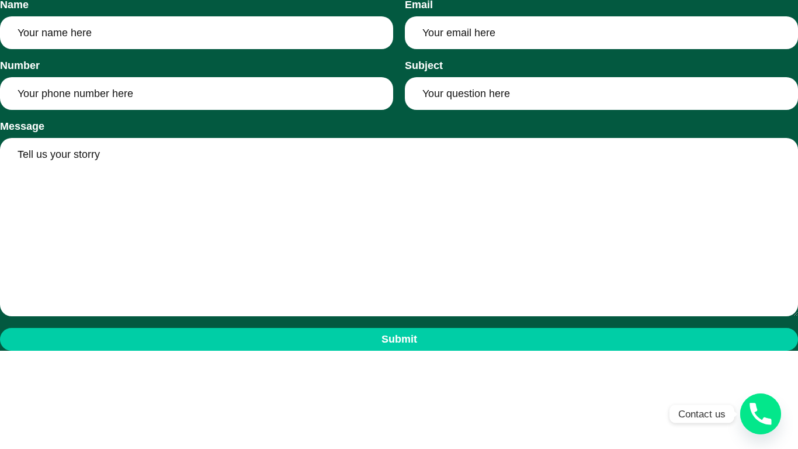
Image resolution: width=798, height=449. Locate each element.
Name (14, 5)
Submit (399, 339)
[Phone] (760, 413)
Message (22, 127)
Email (419, 5)
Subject (424, 66)
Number (20, 66)
